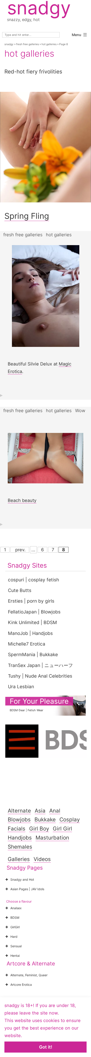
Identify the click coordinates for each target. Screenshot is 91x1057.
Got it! (45, 1047)
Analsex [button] (16, 908)
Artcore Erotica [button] (21, 984)
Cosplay (69, 819)
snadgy (8, 44)
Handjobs (20, 837)
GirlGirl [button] (15, 927)
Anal (54, 810)
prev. (20, 549)
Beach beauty (22, 500)
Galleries (19, 859)
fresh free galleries (27, 44)
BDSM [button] (14, 917)
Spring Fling (26, 216)
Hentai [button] (15, 955)
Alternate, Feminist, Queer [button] (28, 975)
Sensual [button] (16, 946)
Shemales (20, 847)
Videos (42, 859)
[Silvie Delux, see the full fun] (45, 300)
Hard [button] (13, 936)
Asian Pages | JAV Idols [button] (27, 889)
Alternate (19, 810)
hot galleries (49, 44)
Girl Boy (39, 828)
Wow (80, 410)
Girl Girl (62, 828)
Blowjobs (19, 819)
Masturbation (52, 837)
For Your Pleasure (39, 701)
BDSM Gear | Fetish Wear (26, 710)
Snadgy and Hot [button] (22, 879)
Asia (40, 810)
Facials (16, 828)
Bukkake (45, 819)
